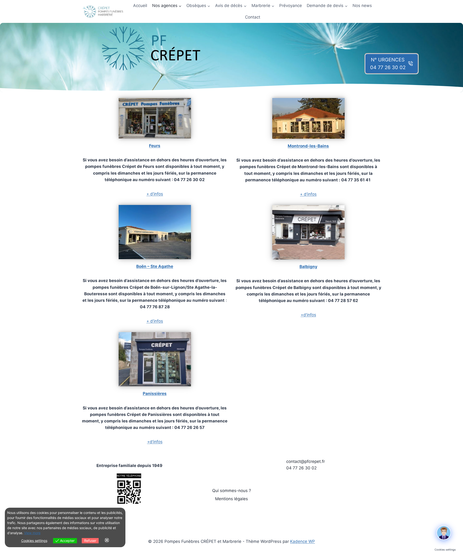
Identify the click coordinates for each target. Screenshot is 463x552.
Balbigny (308, 266)
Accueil (140, 5)
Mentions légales (231, 498)
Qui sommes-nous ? (231, 490)
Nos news (362, 5)
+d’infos (155, 441)
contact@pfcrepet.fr (305, 461)
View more (32, 533)
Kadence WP (302, 541)
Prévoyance (290, 5)
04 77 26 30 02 (301, 468)
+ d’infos (154, 193)
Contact (252, 17)
